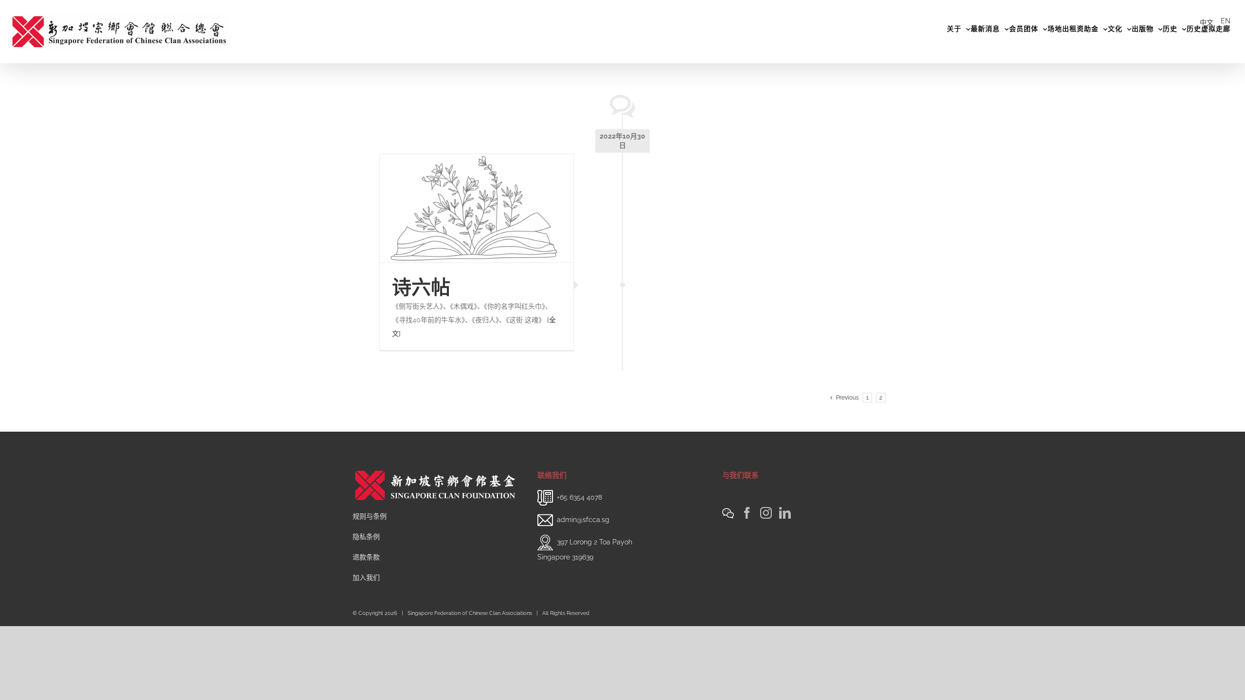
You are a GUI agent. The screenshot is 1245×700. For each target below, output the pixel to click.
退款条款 (366, 557)
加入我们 (366, 577)
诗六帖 (421, 287)
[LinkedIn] (785, 513)
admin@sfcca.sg (583, 520)
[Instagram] (766, 513)
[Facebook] (747, 513)
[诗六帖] (476, 208)
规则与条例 (370, 516)
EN (1225, 21)
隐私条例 (366, 537)
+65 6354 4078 (579, 497)
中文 (1206, 22)
